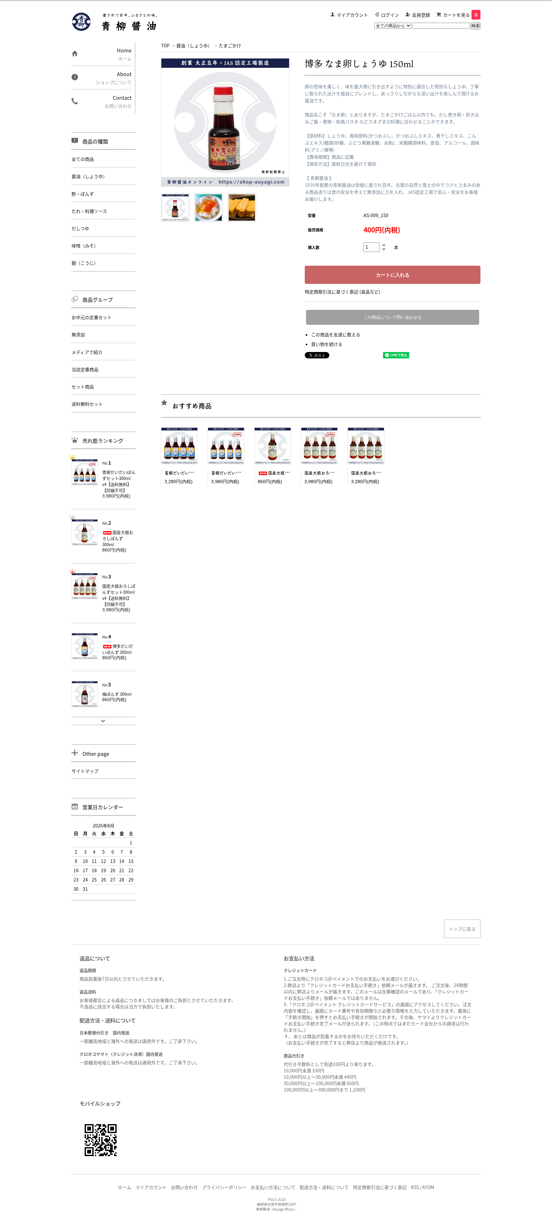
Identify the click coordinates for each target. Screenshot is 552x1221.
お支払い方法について (273, 1187)
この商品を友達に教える (335, 334)
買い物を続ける (326, 344)
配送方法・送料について (324, 1187)
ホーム (124, 1187)
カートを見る (460, 15)
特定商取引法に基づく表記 (380, 1187)
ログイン (390, 15)
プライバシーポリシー (224, 1187)
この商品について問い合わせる (393, 317)
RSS (415, 1187)
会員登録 (421, 15)
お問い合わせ (184, 1187)
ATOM (428, 1187)
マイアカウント (352, 15)
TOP (165, 45)
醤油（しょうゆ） (194, 45)
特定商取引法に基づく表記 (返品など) (342, 291)
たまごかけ (230, 45)
